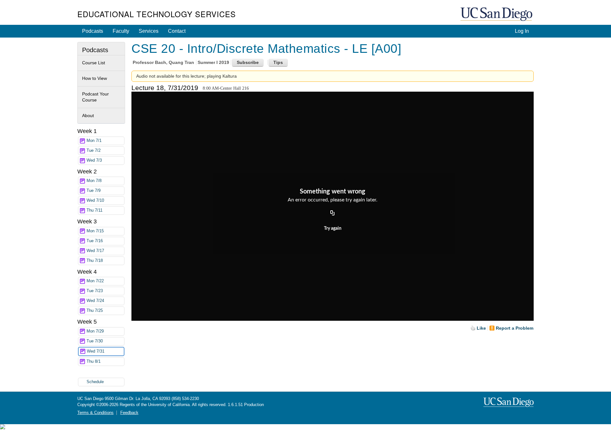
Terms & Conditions (95, 412)
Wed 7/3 (94, 160)
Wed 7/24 (95, 300)
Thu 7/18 (95, 260)
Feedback (129, 412)
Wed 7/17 (95, 251)
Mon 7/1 (94, 140)
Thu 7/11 (94, 210)
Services (148, 31)
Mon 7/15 (95, 231)
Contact (177, 31)
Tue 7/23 (95, 291)
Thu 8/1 (94, 361)
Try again (332, 228)
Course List (93, 62)
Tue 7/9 (94, 190)
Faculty (121, 31)
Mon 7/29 (95, 331)
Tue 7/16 (95, 241)
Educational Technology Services (156, 13)
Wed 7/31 (95, 351)
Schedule (95, 382)
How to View (94, 78)
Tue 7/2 (94, 150)
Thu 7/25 (95, 310)
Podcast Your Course (95, 97)
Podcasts (92, 31)
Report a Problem (514, 328)
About (88, 115)
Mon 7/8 (94, 181)
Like (481, 328)
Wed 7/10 (95, 200)
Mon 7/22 (95, 281)
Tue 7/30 (95, 341)
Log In (522, 31)
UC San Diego (497, 14)
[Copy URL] (332, 213)
